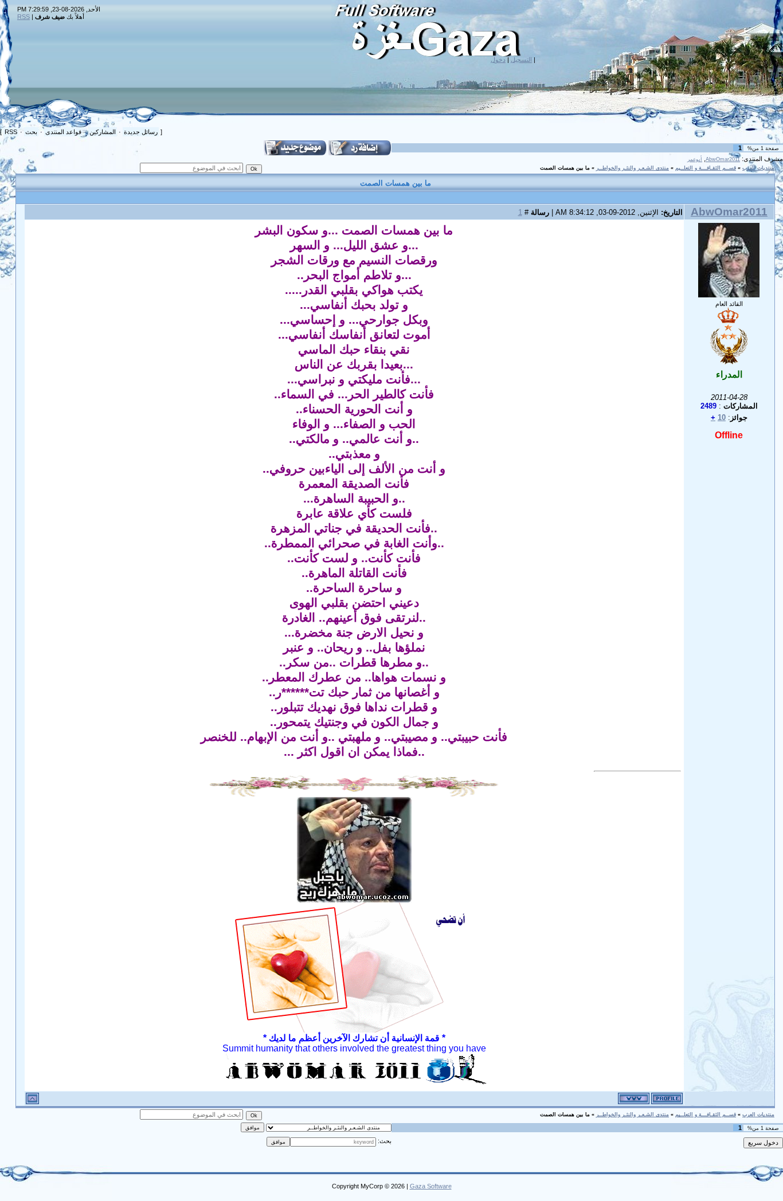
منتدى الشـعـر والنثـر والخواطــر (632, 168)
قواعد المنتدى (63, 131)
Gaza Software (431, 1186)
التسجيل (521, 59)
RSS (23, 16)
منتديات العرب (758, 168)
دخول (498, 59)
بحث (31, 131)
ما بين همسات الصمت (565, 168)
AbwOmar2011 (723, 159)
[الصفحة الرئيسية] (633, 1098)
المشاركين (102, 131)
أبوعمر (694, 159)
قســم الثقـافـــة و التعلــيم (705, 168)
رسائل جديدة (141, 131)
